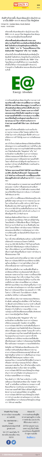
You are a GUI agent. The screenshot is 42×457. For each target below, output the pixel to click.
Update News (14, 24)
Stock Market (25, 24)
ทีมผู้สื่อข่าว (31, 437)
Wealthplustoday (15, 454)
